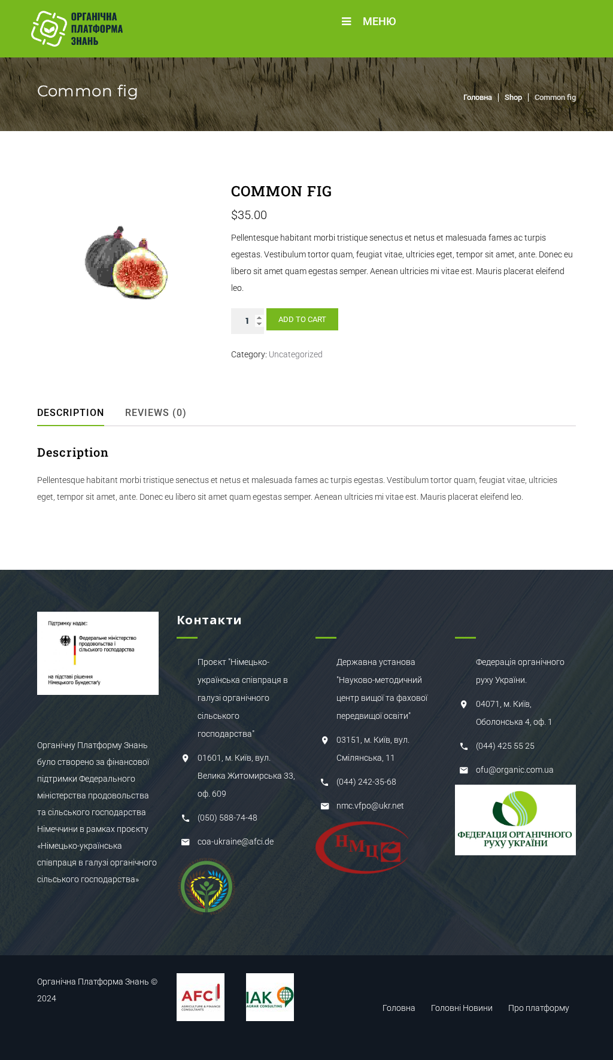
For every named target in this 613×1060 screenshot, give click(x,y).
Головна (477, 97)
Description (70, 412)
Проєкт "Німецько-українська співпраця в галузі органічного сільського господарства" (243, 698)
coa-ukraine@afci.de (236, 841)
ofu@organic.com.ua (515, 770)
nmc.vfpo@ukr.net (370, 805)
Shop (513, 97)
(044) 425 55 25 (505, 746)
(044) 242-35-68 (366, 781)
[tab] (79, 413)
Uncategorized (296, 354)
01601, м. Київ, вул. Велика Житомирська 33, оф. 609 (246, 775)
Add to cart (302, 319)
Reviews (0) (156, 412)
